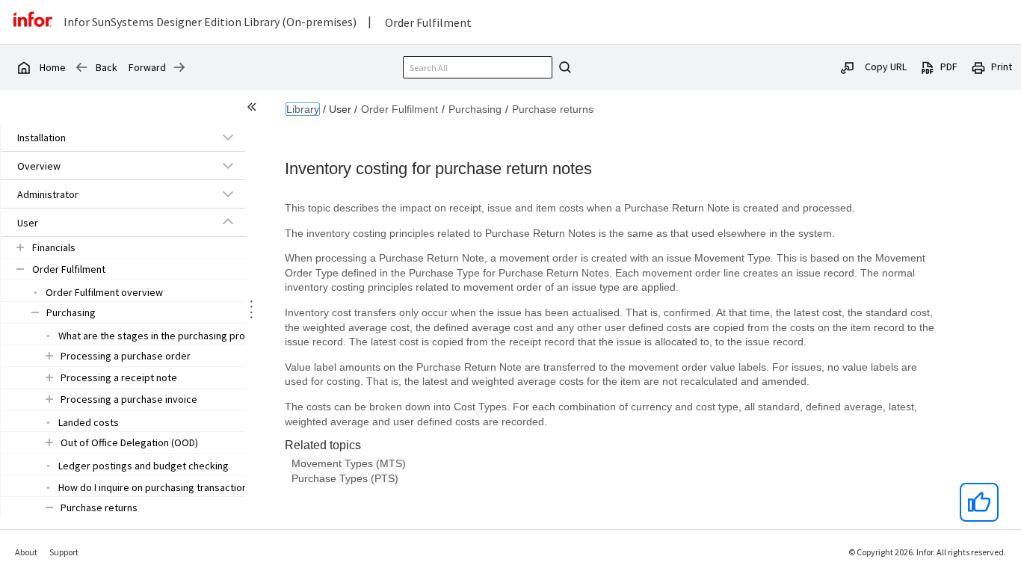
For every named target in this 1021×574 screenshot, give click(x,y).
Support (63, 552)
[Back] (81, 67)
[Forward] (179, 67)
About (26, 552)
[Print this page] (978, 66)
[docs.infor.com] (23, 67)
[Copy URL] (847, 66)
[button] (106, 137)
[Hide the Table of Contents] (254, 109)
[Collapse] (228, 222)
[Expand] (228, 136)
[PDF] (928, 66)
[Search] (563, 67)
